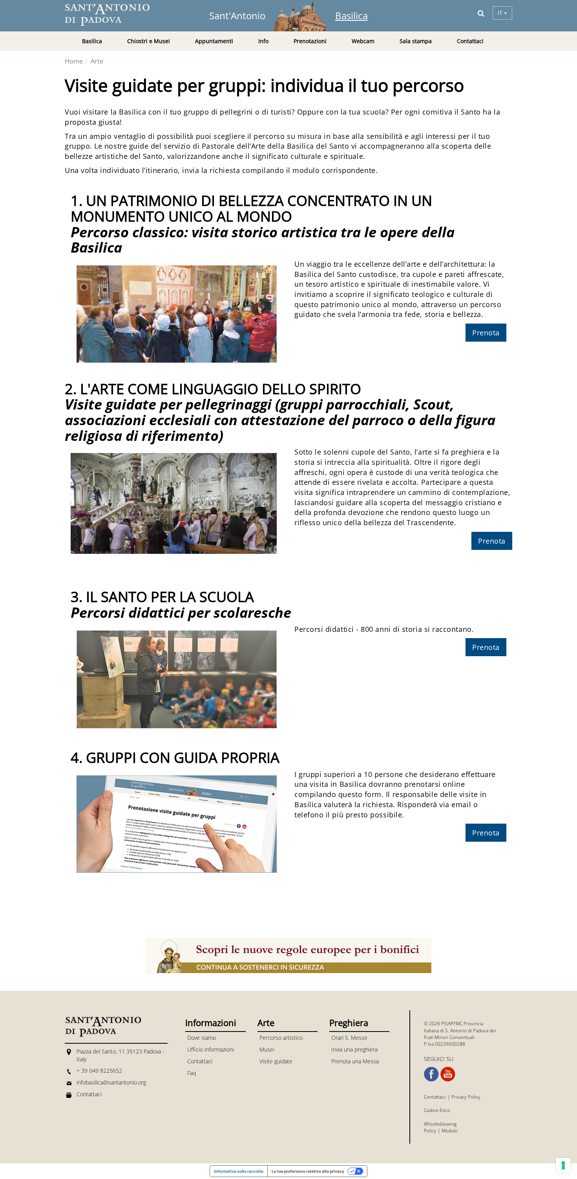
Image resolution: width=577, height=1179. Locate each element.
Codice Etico (437, 1110)
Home (74, 61)
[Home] (112, 15)
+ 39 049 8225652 (99, 1070)
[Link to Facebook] (431, 1074)
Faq (191, 1073)
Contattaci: (435, 1096)
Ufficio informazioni (210, 1049)
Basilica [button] (92, 41)
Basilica (351, 15)
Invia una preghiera (354, 1049)
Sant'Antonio (237, 15)
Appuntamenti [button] (214, 41)
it (501, 12)
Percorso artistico (281, 1037)
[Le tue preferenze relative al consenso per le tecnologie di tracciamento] (563, 1165)
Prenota (486, 332)
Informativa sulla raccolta (238, 1171)
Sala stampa (416, 41)
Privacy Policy (465, 1096)
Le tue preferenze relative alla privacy (308, 1171)
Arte (97, 61)
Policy (430, 1130)
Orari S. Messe (349, 1037)
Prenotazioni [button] (310, 41)
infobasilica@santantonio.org (111, 1082)
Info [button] (263, 41)
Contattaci (470, 41)
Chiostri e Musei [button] (148, 41)
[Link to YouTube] (447, 1074)
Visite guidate (275, 1061)
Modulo (450, 1130)
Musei (266, 1049)
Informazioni (210, 1022)
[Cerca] (481, 13)
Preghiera (348, 1022)
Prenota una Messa (355, 1061)
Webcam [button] (363, 41)
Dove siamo (201, 1037)
